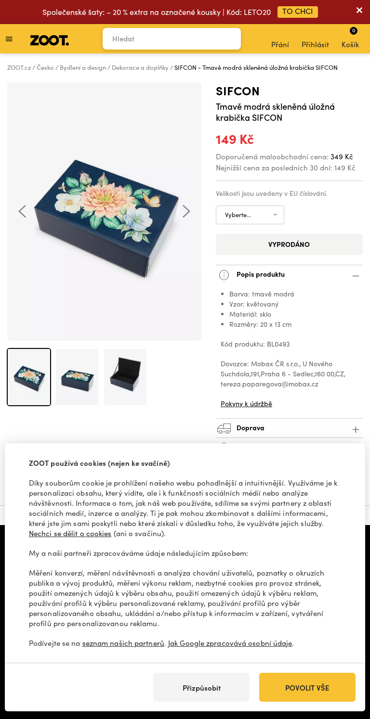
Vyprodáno (289, 244)
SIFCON (238, 90)
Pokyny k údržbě (246, 403)
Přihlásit (315, 44)
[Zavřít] (359, 12)
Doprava (249, 427)
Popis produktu (260, 274)
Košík (350, 37)
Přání (280, 44)
